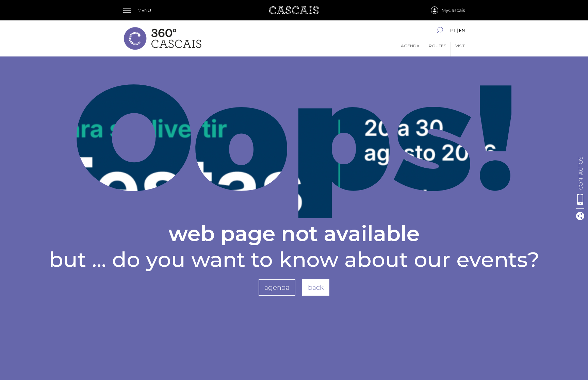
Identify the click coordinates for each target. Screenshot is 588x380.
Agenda (410, 45)
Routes (437, 45)
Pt (453, 30)
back (316, 287)
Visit (460, 45)
